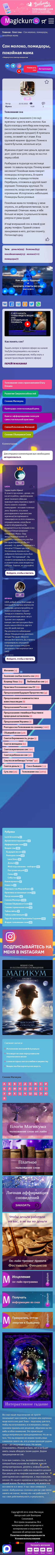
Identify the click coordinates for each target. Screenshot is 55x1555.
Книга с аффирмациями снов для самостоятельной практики (22, 418)
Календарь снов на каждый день (22, 408)
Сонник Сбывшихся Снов (18, 434)
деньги (17, 249)
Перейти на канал (16, 363)
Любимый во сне (37, 681)
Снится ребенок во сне (18, 755)
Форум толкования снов (18, 922)
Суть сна (10, 772)
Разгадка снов (15, 855)
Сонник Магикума (14, 401)
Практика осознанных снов (20, 892)
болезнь (33, 249)
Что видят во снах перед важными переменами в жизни (22, 1055)
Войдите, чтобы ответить (20, 573)
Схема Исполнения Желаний (20, 427)
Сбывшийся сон (15, 733)
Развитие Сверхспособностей (20, 393)
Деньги (13, 863)
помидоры (11, 259)
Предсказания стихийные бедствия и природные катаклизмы (23, 714)
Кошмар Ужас (13, 681)
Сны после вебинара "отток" (21, 760)
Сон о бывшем (36, 766)
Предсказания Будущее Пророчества (25, 693)
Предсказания (13, 896)
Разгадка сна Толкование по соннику (26, 727)
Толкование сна (34, 772)
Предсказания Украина (18, 721)
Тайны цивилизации (16, 915)
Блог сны (17, 32)
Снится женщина (15, 744)
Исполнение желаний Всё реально (22, 1049)
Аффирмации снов (15, 844)
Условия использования (27, 1538)
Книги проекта (13, 881)
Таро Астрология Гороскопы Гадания (25, 918)
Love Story (14, 859)
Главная (6, 32)
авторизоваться (12, 457)
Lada (7, 486)
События (14, 878)
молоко (33, 254)
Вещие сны (12, 848)
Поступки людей (17, 870)
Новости (10, 885)
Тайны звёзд (12, 911)
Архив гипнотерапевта (17, 841)
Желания (10, 670)
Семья (12, 874)
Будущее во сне (15, 852)
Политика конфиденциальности (27, 1535)
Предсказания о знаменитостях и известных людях (21, 700)
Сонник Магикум (15, 900)
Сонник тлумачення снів (18, 907)
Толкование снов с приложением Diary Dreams (25, 384)
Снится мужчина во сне (18, 749)
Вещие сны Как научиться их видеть (23, 1066)
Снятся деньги (13, 766)
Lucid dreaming (13, 837)
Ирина (8, 106)
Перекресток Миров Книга (19, 889)
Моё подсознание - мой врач (23, 866)
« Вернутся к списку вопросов (15, 57)
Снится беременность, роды (20, 738)
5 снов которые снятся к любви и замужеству (27, 1061)
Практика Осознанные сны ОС (22, 687)
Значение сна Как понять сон (21, 676)
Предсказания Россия (17, 707)
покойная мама (15, 254)
